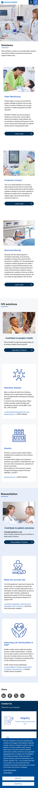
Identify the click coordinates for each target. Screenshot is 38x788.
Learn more (19, 133)
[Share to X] (16, 696)
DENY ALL (18, 778)
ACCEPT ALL (18, 784)
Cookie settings (7, 772)
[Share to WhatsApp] (22, 696)
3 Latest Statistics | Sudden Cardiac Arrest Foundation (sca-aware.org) (18, 668)
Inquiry (25, 718)
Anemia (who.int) (9, 477)
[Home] (9, 2)
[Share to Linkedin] (3, 696)
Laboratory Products (19, 350)
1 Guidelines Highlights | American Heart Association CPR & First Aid (17, 605)
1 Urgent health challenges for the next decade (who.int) (16, 413)
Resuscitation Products (19, 542)
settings (31, 3)
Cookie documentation (9, 770)
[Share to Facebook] (10, 696)
